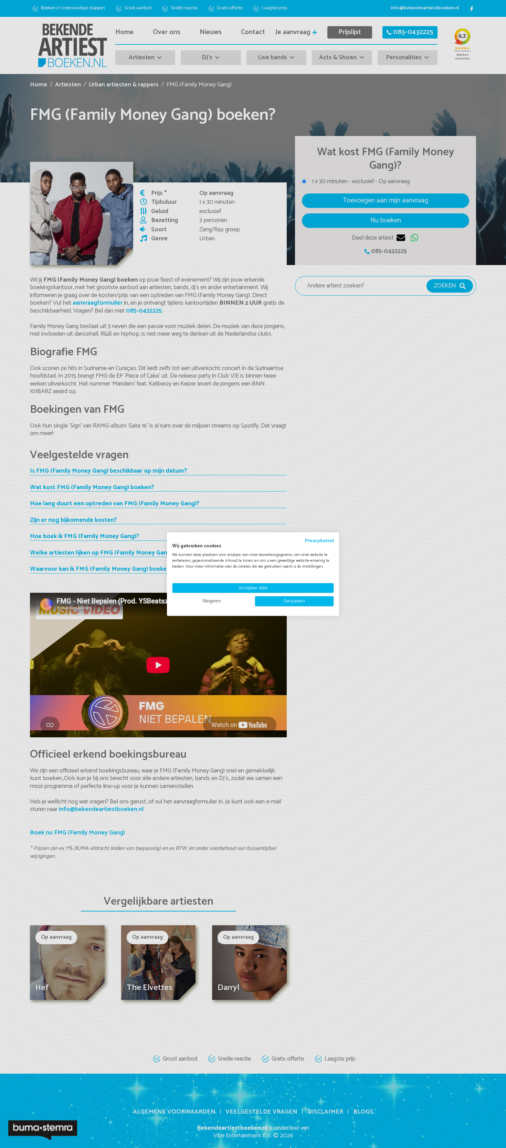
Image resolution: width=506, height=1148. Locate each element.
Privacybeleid (319, 541)
